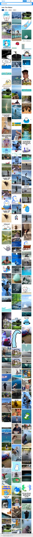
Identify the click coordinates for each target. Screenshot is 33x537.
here (12, 535)
